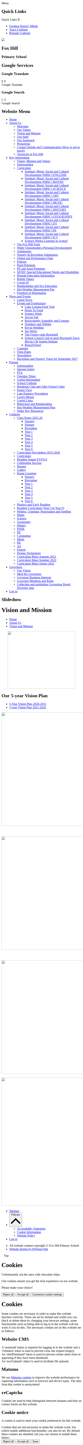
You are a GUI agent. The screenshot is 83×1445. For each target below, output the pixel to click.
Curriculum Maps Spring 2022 (35, 563)
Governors (15, 567)
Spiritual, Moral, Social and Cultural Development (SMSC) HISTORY (47, 208)
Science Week (33, 313)
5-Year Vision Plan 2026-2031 (27, 704)
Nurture (29, 424)
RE (19, 542)
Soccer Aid (31, 317)
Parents (13, 362)
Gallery (21, 470)
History (21, 525)
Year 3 (29, 438)
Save (35, 1441)
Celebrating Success (29, 463)
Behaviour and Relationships (34, 404)
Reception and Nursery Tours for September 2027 (47, 358)
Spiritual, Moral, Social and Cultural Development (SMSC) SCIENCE (47, 187)
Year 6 (29, 449)
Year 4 (29, 442)
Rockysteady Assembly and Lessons (47, 320)
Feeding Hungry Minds (23, 26)
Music (21, 539)
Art (19, 546)
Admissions (24, 251)
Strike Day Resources (30, 411)
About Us (15, 123)
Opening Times (26, 376)
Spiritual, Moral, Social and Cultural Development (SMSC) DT (47, 221)
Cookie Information (29, 1232)
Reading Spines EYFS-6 (32, 459)
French (21, 549)
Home (13, 119)
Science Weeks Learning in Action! (46, 241)
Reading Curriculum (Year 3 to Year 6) (40, 508)
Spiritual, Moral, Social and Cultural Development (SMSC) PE (47, 228)
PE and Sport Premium (31, 268)
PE (19, 532)
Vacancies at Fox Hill (30, 154)
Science (21, 518)
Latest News (24, 299)
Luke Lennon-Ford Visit (39, 306)
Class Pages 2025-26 (29, 417)
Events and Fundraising (31, 303)
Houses (21, 466)
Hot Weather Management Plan (36, 407)
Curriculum (24, 168)
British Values (25, 279)
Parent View (24, 390)
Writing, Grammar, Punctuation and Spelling (44, 511)
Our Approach (26, 140)
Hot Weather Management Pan (35, 289)
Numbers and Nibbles (38, 324)
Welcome (22, 126)
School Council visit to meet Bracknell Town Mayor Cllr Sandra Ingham (52, 339)
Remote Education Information (36, 275)
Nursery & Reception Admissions (37, 254)
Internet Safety (26, 369)
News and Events (20, 296)
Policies (21, 261)
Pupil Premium (26, 265)
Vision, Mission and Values (33, 161)
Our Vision (23, 570)
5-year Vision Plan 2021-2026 (27, 707)
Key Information (19, 157)
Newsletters (24, 355)
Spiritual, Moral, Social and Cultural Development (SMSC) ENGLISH (47, 173)
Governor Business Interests (34, 577)
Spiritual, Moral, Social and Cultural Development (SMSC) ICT (47, 235)
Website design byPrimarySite (28, 1249)
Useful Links (25, 400)
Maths (21, 515)
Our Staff (22, 136)
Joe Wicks (31, 331)
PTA (20, 372)
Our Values (24, 129)
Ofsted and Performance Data (35, 258)
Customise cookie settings (47, 1294)
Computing (24, 535)
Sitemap (14, 1211)
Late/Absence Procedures (32, 393)
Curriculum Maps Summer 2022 (36, 560)
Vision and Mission (29, 133)
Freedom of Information (31, 293)
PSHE (21, 529)
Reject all (8, 1294)
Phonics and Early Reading (33, 504)
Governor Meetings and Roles (35, 581)
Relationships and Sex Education (37, 286)
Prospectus (23, 143)
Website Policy (26, 1235)
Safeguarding (25, 164)
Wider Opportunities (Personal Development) (44, 247)
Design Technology (29, 553)
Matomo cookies (21, 1377)
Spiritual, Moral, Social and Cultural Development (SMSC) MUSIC (47, 201)
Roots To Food (34, 310)
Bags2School (33, 345)
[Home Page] (3, 40)
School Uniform (27, 383)
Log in (13, 591)
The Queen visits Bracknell (41, 334)
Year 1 (29, 431)
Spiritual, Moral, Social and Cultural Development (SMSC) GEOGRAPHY (49, 214)
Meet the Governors (29, 574)
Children (14, 414)
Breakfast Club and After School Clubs (41, 386)
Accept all (23, 1294)
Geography (24, 522)
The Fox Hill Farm (28, 244)
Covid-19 (23, 282)
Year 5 (29, 445)
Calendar (22, 348)
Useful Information (28, 379)
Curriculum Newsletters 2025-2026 (38, 452)
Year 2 (29, 435)
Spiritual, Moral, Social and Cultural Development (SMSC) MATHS (47, 180)
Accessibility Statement (31, 1228)
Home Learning (26, 473)
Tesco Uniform (18, 29)
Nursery (30, 421)
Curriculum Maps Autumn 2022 (36, 556)
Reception (31, 428)
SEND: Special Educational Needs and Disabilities (48, 272)
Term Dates (24, 352)
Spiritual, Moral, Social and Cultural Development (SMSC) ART (47, 194)
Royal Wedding (34, 327)
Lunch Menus (25, 397)
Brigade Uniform (19, 33)
